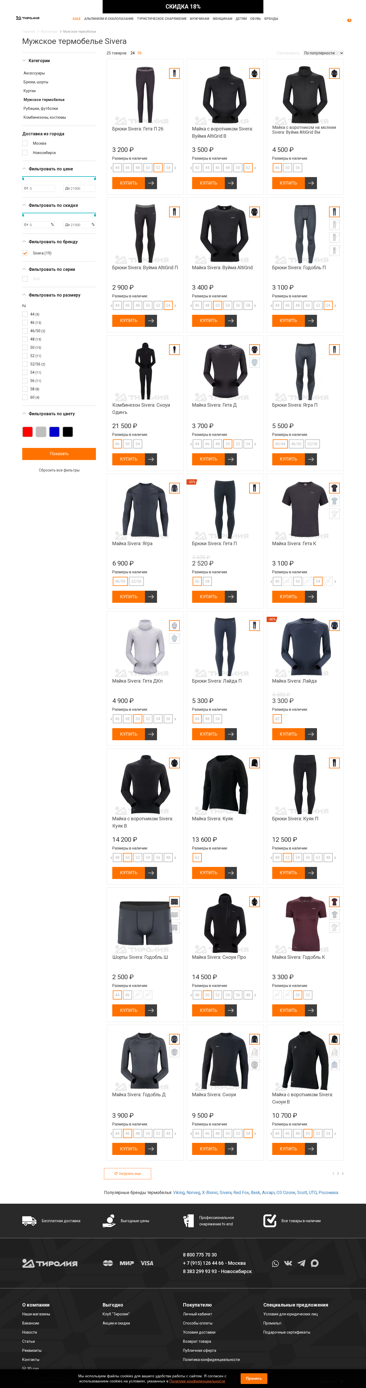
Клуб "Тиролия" (116, 1314)
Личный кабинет (197, 1314)
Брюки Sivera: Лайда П (217, 681)
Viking (179, 1192)
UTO (313, 1192)
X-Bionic (210, 1192)
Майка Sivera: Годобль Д (139, 1094)
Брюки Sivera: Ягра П (295, 405)
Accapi (268, 1192)
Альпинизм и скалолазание (109, 19)
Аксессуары (34, 73)
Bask (255, 1192)
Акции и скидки (116, 1323)
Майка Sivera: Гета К (294, 543)
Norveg (193, 1192)
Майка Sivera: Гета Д (214, 405)
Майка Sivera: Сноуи (214, 1094)
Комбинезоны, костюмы (45, 117)
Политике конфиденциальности (197, 1381)
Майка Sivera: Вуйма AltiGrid (222, 267)
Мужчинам (199, 19)
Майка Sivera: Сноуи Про (219, 957)
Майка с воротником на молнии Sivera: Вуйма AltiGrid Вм (304, 130)
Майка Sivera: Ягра (132, 543)
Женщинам (222, 19)
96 (139, 53)
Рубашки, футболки (41, 108)
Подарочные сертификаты (286, 1332)
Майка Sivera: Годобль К (298, 957)
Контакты (30, 1359)
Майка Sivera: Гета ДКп (137, 681)
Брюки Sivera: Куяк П (295, 818)
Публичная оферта (199, 1350)
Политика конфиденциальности (211, 1359)
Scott (302, 1192)
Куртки (30, 91)
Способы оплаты (197, 1323)
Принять (254, 1378)
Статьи (28, 1341)
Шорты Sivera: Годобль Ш (140, 957)
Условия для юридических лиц (290, 1314)
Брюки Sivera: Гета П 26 (137, 129)
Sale (77, 19)
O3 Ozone (286, 1192)
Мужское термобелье (44, 100)
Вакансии (30, 1323)
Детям (241, 19)
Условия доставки (199, 1332)
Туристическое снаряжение (162, 19)
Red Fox (241, 1192)
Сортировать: (289, 53)
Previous (107, 168)
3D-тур (33, 1369)
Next (170, 168)
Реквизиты (32, 1350)
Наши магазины (36, 1314)
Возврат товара (197, 1341)
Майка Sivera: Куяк (212, 818)
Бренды (271, 19)
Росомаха (328, 1192)
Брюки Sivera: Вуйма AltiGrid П (145, 267)
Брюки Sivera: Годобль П (299, 267)
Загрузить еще (130, 1174)
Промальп (272, 1323)
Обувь (255, 19)
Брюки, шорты (36, 82)
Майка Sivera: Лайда (294, 681)
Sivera (225, 1192)
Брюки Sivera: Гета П (214, 543)
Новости (29, 1332)
